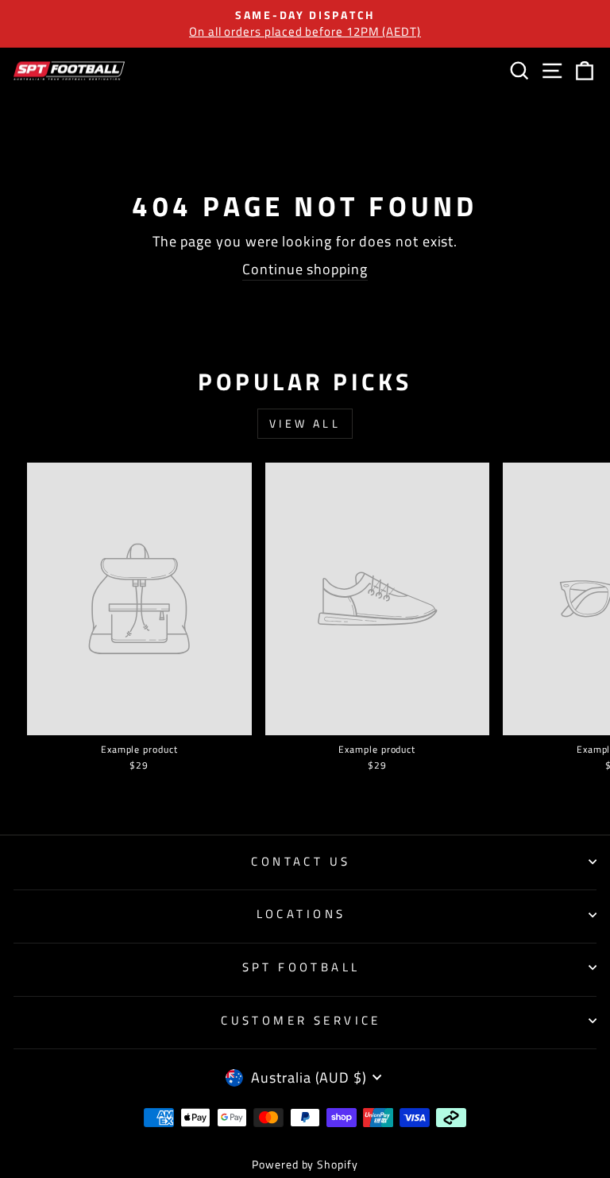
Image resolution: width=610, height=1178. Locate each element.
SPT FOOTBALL (301, 967)
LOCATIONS (301, 914)
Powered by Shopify (305, 1164)
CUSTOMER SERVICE (301, 1020)
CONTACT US (300, 861)
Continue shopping (305, 269)
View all (305, 423)
